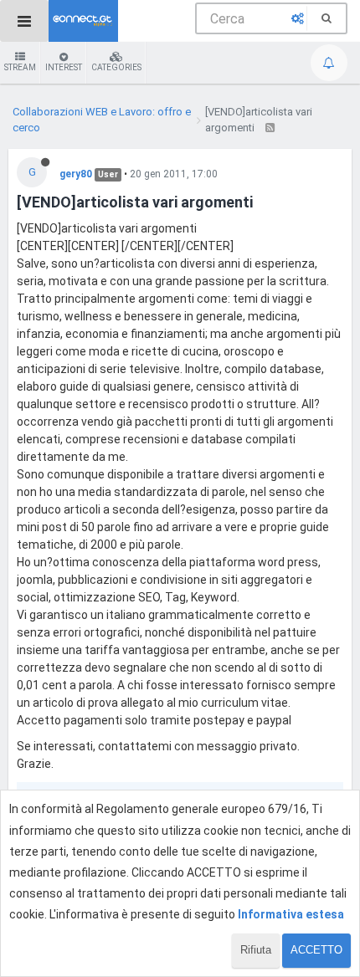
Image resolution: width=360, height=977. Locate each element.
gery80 (75, 174)
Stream (20, 67)
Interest (63, 67)
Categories (116, 67)
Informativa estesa (291, 914)
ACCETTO (316, 950)
